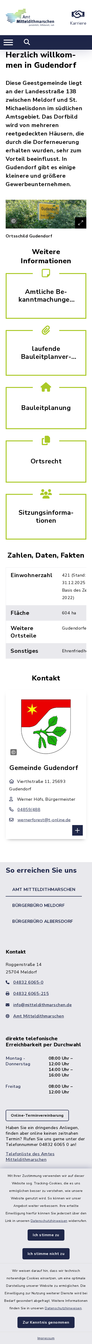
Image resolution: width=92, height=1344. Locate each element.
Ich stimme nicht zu (46, 1253)
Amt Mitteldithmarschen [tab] (43, 889)
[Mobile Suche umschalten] (27, 42)
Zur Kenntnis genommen (46, 1322)
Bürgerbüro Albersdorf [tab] (42, 921)
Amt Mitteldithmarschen (38, 1016)
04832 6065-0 (28, 982)
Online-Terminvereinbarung (37, 1115)
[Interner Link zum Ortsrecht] (46, 461)
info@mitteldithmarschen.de (42, 1005)
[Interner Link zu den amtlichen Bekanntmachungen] (46, 295)
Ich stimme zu (46, 1235)
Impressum (46, 1338)
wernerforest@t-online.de (44, 820)
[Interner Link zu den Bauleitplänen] (46, 407)
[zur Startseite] (30, 17)
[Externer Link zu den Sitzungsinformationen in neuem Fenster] (46, 516)
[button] (77, 830)
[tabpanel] (46, 1060)
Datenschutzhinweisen (49, 1221)
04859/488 (28, 809)
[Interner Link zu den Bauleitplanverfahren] (46, 352)
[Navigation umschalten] (8, 42)
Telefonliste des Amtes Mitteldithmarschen (30, 1156)
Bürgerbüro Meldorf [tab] (38, 905)
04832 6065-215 (31, 993)
